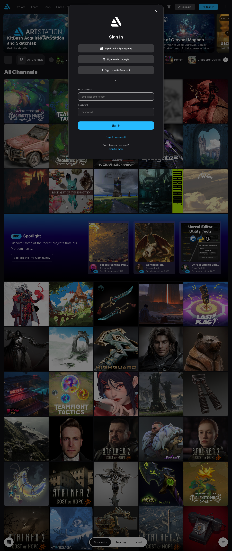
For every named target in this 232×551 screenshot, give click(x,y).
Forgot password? (116, 137)
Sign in (116, 125)
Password (83, 105)
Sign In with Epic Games (118, 48)
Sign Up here (116, 149)
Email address (85, 89)
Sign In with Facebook (118, 70)
